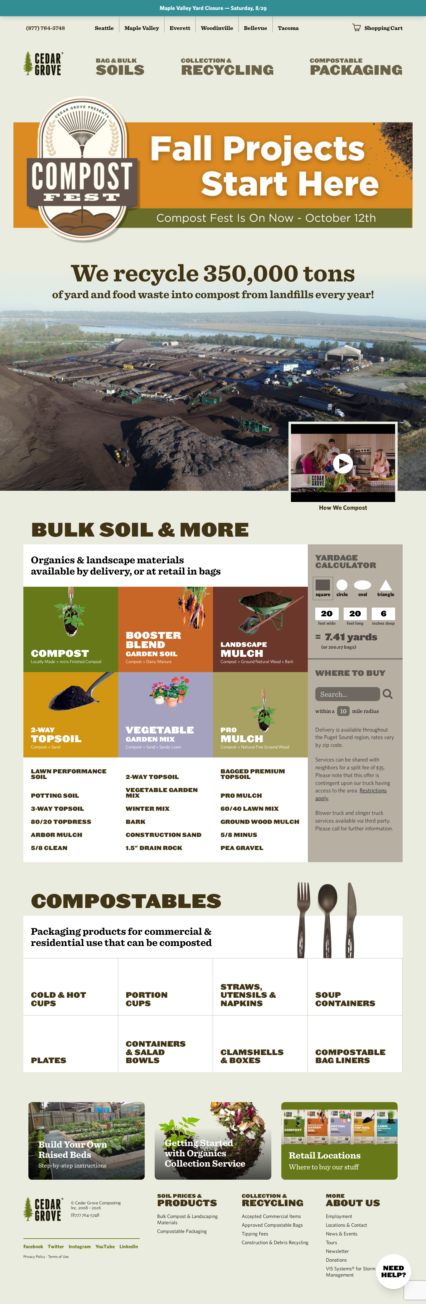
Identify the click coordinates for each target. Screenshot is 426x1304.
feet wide (327, 623)
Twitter (56, 1246)
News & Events (341, 1233)
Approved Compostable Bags (272, 1225)
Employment (339, 1216)
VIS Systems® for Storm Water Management (358, 1272)
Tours (331, 1242)
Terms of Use (58, 1256)
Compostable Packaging (182, 1231)
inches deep (383, 623)
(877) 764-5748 (45, 28)
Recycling (227, 67)
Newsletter (337, 1251)
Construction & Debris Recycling (275, 1242)
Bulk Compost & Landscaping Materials (187, 1219)
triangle (385, 594)
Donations (336, 1260)
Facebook (33, 1246)
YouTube (105, 1246)
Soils (120, 67)
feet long (355, 623)
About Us (353, 1200)
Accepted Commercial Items (271, 1216)
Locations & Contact (346, 1225)
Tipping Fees (255, 1233)
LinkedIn (128, 1246)
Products (187, 1200)
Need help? (393, 1271)
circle (342, 594)
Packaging (356, 67)
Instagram (80, 1246)
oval (362, 594)
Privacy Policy (34, 1256)
